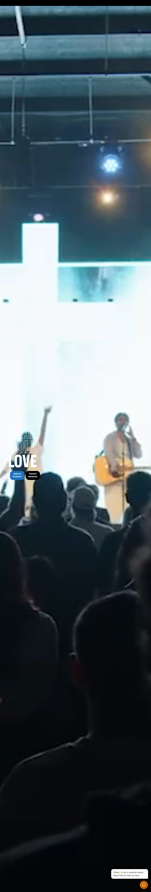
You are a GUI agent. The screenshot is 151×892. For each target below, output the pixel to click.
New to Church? (17, 475)
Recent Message (32, 475)
